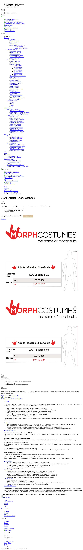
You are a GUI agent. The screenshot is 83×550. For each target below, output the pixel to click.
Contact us (6, 500)
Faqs (5, 506)
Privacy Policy (7, 543)
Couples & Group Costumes (11, 191)
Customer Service (5, 497)
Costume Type (7, 189)
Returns (6, 504)
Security (6, 544)
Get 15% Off (28, 216)
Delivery (6, 503)
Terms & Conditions (9, 541)
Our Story (6, 511)
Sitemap (6, 546)
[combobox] (11, 13)
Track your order (8, 501)
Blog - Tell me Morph (9, 516)
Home (5, 186)
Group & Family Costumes (11, 192)
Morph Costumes (5, 509)
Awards (6, 513)
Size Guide (3, 219)
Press (5, 514)
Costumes (6, 188)
